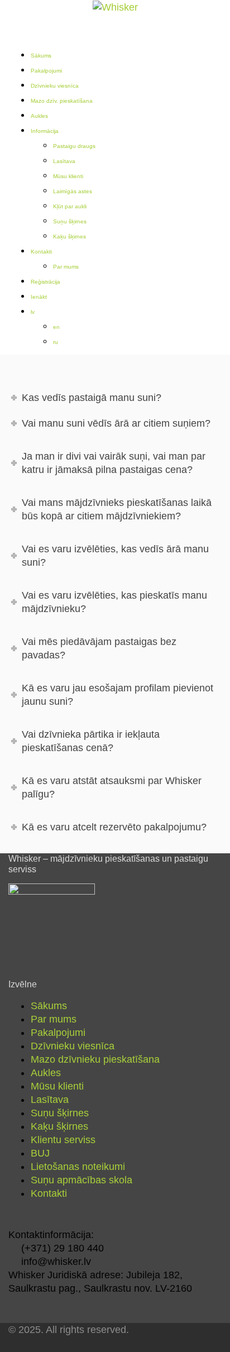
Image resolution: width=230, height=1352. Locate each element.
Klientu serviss (63, 1139)
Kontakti (41, 252)
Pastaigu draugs (74, 146)
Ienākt (39, 297)
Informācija (45, 131)
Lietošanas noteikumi (78, 1166)
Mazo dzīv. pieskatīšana (62, 101)
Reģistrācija (45, 282)
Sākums (41, 55)
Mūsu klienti (68, 176)
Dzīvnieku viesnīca (55, 86)
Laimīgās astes (72, 191)
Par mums (66, 267)
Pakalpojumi (46, 71)
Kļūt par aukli (70, 206)
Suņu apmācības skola (81, 1180)
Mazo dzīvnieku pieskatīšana (95, 1059)
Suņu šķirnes (70, 221)
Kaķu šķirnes (69, 236)
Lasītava (64, 161)
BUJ (40, 1153)
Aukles (39, 116)
